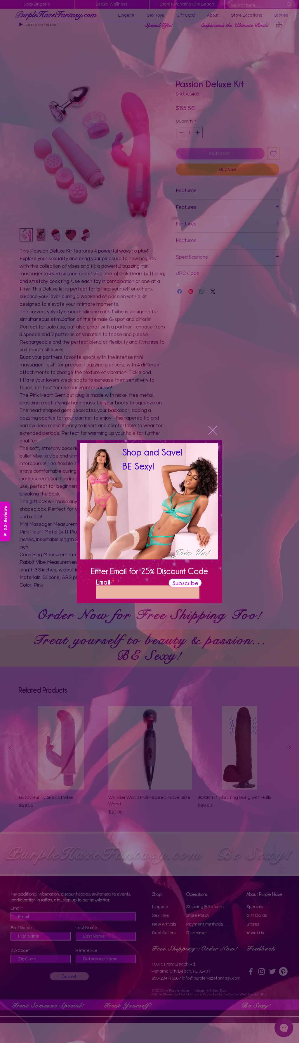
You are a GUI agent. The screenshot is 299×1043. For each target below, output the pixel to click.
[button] (212, 430)
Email (103, 581)
